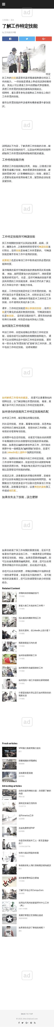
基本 (12, 20)
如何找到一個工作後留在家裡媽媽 (34, 680)
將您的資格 (40, 486)
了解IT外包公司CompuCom (31, 890)
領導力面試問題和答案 (29, 853)
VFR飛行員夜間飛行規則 (29, 748)
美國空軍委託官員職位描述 (31, 915)
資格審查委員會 (26, 773)
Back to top (27, 1014)
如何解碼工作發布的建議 (15, 397)
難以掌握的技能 (33, 308)
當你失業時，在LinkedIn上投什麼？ (34, 630)
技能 (13, 77)
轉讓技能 (43, 246)
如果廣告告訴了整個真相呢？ (32, 927)
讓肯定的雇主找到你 (28, 803)
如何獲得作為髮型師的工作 (31, 668)
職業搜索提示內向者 (28, 643)
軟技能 (10, 315)
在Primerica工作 (26, 815)
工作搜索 (5, 20)
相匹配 (12, 490)
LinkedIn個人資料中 (17, 452)
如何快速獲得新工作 (28, 655)
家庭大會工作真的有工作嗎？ (32, 605)
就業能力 (6, 260)
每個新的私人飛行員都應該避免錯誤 (35, 865)
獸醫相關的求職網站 (28, 760)
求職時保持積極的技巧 (29, 593)
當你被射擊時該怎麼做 (29, 878)
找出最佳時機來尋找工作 (30, 618)
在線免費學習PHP (27, 828)
